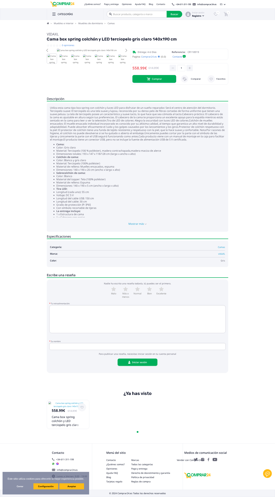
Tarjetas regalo (114, 481)
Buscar (174, 14)
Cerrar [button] (20, 486)
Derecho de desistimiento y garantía (150, 472)
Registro (196, 15)
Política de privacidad (142, 477)
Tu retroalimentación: (60, 303)
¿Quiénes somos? (92, 4)
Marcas (135, 460)
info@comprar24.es (206, 4)
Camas (111, 23)
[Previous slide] (47, 50)
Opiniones (127, 4)
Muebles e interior (64, 23)
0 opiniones (68, 45)
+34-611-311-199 (183, 4)
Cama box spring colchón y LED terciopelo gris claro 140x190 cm (65, 423)
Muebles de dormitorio (90, 23)
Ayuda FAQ (140, 4)
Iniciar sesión (198, 12)
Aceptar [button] (71, 486)
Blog (151, 4)
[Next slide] (126, 50)
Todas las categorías (142, 464)
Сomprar (157, 78)
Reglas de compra (141, 481)
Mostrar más (136, 224)
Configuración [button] (46, 486)
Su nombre (56, 341)
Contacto (160, 4)
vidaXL (53, 34)
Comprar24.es (149, 56)
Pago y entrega (111, 4)
